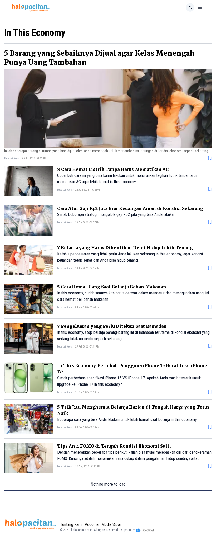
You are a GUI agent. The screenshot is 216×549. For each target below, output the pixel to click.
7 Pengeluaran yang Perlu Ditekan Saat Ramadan (112, 326)
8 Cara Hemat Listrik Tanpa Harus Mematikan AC (113, 169)
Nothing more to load (108, 484)
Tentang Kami (71, 524)
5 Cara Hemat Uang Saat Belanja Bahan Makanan (111, 286)
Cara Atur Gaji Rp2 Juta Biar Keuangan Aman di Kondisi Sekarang (130, 208)
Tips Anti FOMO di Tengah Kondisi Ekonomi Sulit (114, 446)
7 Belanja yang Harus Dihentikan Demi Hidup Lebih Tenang (125, 247)
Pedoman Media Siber (103, 524)
